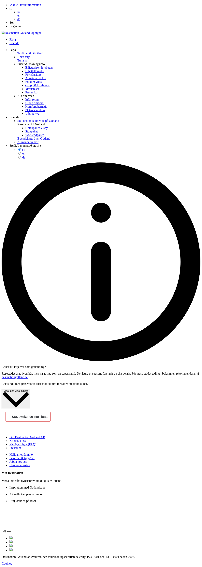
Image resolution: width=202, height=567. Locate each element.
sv (23, 149)
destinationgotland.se (15, 377)
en (23, 153)
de (23, 157)
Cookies (7, 563)
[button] (10, 8)
